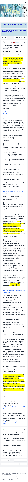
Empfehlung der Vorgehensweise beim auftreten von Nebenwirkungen (13, 46)
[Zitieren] (24, 42)
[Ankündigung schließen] (26, 24)
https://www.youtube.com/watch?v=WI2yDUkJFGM (12, 27)
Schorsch (8, 42)
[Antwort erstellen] (2, 37)
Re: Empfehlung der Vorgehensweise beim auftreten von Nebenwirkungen (14, 433)
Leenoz (9, 474)
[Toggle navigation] (25, 2)
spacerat (8, 429)
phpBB (8, 473)
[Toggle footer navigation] (25, 469)
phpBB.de (17, 476)
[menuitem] (22, 2)
